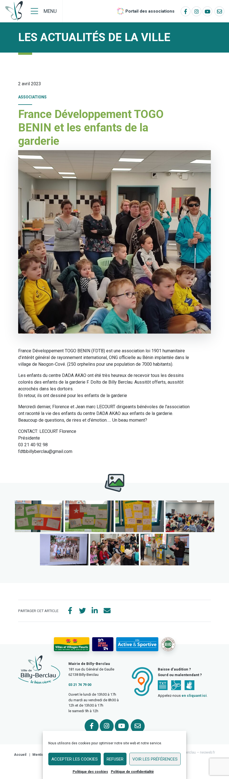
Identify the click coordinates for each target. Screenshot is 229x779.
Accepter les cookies (74, 759)
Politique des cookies (90, 772)
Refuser (115, 759)
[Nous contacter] (219, 11)
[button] (39, 516)
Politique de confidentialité (132, 772)
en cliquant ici (194, 695)
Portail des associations (150, 11)
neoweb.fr (207, 752)
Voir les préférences (155, 759)
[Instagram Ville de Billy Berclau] (196, 11)
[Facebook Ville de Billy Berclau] (185, 11)
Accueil (20, 755)
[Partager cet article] (107, 611)
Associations (32, 97)
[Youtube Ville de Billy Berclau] (207, 11)
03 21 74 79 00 (79, 685)
